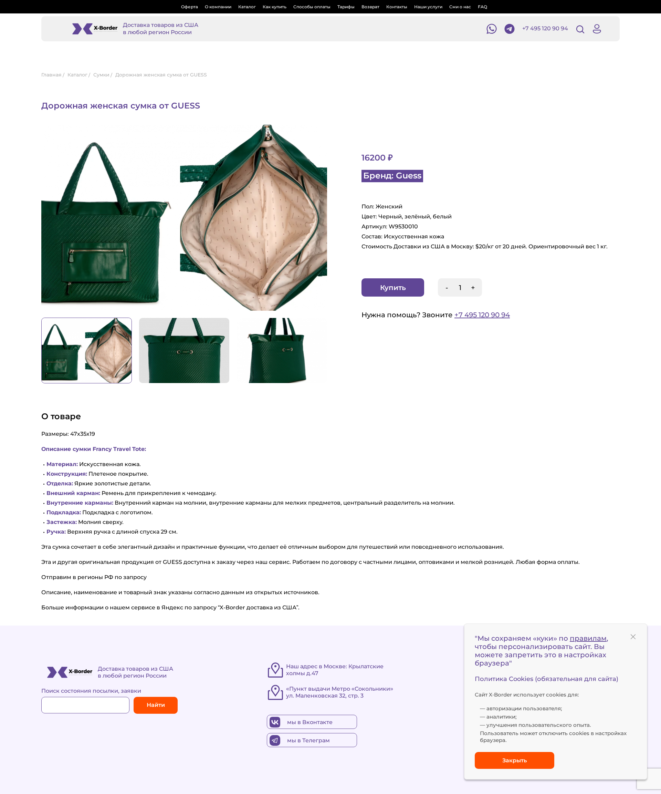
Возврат (370, 6)
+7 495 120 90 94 (545, 28)
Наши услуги (428, 6)
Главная (51, 75)
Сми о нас (460, 6)
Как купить (274, 6)
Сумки (101, 75)
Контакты (396, 6)
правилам (588, 638)
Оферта (189, 6)
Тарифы (346, 6)
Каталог (247, 6)
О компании (218, 6)
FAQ (482, 6)
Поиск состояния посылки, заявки (91, 691)
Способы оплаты (311, 6)
